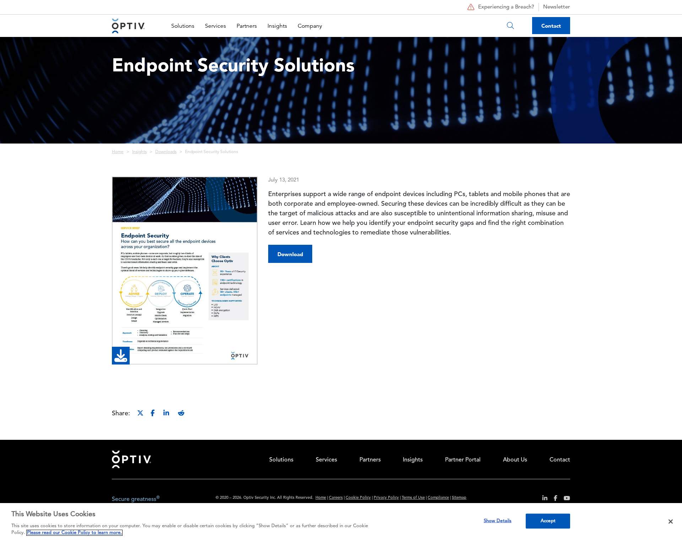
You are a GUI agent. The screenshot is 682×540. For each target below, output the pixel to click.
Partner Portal (463, 460)
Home (118, 152)
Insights (277, 25)
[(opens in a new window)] (542, 499)
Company (310, 25)
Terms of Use (413, 498)
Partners (247, 25)
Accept (548, 521)
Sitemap (459, 498)
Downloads (166, 152)
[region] (341, 521)
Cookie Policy (358, 498)
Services (215, 25)
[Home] (128, 25)
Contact (551, 25)
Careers (336, 498)
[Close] (670, 521)
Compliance (438, 498)
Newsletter (556, 7)
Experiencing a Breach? (506, 7)
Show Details (498, 521)
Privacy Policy (386, 498)
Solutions (182, 25)
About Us (515, 460)
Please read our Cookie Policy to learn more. (74, 532)
